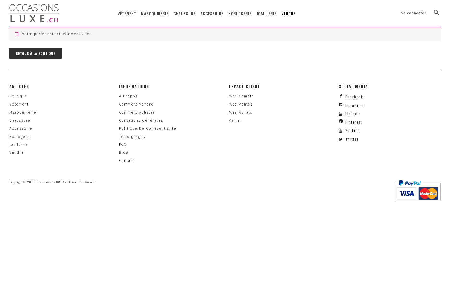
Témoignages (132, 136)
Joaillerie (267, 13)
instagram (354, 105)
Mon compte (241, 96)
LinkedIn (353, 113)
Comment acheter (137, 112)
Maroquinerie (154, 13)
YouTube (352, 130)
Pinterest (353, 122)
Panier (235, 120)
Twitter (351, 139)
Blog (123, 152)
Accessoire (212, 13)
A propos (128, 96)
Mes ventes (241, 104)
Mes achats (240, 112)
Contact (126, 160)
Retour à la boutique (35, 53)
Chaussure (184, 13)
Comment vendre (136, 104)
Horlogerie (240, 13)
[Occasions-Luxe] (34, 13)
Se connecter (413, 13)
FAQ (123, 145)
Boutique (18, 96)
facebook (354, 97)
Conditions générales (141, 120)
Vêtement (127, 13)
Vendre (289, 13)
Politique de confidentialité (147, 128)
